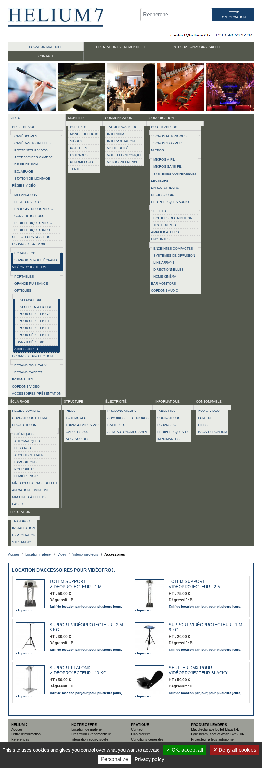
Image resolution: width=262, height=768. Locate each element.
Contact (137, 729)
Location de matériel (86, 729)
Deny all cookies (236, 750)
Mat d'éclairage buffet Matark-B (215, 729)
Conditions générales (147, 739)
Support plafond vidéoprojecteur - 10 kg (78, 670)
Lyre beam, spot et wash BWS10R (217, 734)
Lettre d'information (26, 734)
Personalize (114, 759)
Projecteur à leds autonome (212, 739)
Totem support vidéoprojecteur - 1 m (76, 584)
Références (20, 739)
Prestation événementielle (91, 734)
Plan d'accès (141, 734)
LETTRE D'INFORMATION (233, 15)
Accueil (16, 729)
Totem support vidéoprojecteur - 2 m (195, 584)
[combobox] (176, 14)
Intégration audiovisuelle (89, 739)
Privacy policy (149, 759)
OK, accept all (186, 750)
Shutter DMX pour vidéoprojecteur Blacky (198, 670)
